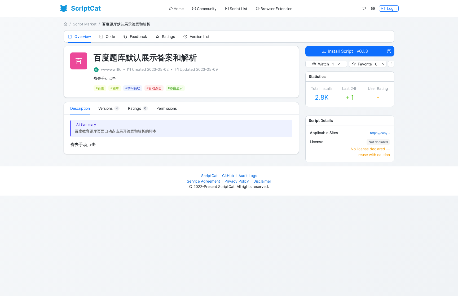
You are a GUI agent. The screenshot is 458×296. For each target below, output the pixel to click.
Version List (199, 36)
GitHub (228, 175)
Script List (238, 8)
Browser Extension (276, 8)
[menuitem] (176, 8)
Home (179, 8)
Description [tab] (80, 108)
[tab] (109, 108)
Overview (82, 36)
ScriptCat (209, 175)
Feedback (138, 36)
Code (110, 36)
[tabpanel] (181, 134)
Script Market (84, 24)
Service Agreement (203, 181)
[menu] (231, 8)
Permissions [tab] (166, 108)
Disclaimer (262, 181)
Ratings (168, 36)
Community (207, 8)
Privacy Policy (236, 181)
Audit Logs (248, 175)
